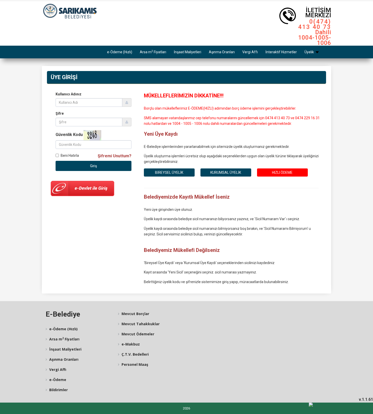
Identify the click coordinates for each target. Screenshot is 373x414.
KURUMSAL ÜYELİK (225, 172)
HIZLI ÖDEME (282, 172)
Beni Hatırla (70, 155)
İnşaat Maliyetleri (187, 52)
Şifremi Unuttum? (114, 155)
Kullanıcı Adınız (68, 94)
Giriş (93, 166)
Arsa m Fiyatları (153, 51)
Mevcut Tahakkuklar (140, 323)
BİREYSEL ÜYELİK (169, 172)
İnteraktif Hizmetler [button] (281, 52)
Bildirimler (58, 389)
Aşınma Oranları (222, 52)
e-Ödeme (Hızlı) (119, 52)
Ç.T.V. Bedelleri (135, 354)
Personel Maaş (134, 364)
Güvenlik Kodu (69, 134)
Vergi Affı (250, 52)
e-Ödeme (57, 379)
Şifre (60, 113)
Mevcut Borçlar (135, 313)
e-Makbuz (130, 344)
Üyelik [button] (309, 52)
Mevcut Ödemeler (137, 334)
